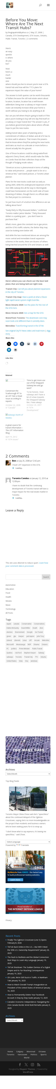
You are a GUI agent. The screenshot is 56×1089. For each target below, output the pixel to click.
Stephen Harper (30, 653)
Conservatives (39, 624)
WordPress (28, 1072)
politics (14, 648)
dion (41, 628)
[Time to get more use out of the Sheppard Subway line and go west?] (37, 395)
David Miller (25, 628)
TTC (36, 657)
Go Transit (39, 632)
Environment (19, 632)
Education (10, 589)
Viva (26, 661)
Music (8, 605)
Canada (9, 35)
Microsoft (10, 644)
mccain (37, 640)
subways (10, 657)
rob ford (18, 653)
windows (34, 661)
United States (11, 661)
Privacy (9, 920)
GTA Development (21, 35)
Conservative (26, 624)
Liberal (9, 640)
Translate (25, 845)
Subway (41, 653)
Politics (34, 1054)
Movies (9, 601)
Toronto (21, 38)
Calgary (19, 1051)
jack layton (30, 636)
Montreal (31, 1051)
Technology (10, 609)
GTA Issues (34, 35)
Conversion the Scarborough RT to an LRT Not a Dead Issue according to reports (14, 396)
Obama (36, 644)
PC (8, 648)
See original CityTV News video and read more (25, 330)
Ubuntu (43, 657)
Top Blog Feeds (12, 781)
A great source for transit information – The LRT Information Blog (14, 429)
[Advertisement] (28, 701)
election (10, 632)
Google (29, 632)
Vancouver (22, 1054)
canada (16, 624)
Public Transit (11, 38)
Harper (21, 636)
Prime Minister (24, 648)
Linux (25, 640)
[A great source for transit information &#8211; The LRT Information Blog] (15, 418)
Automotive (10, 585)
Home (10, 1051)
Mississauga (20, 644)
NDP (29, 644)
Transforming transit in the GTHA (30, 326)
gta (15, 636)
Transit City (28, 657)
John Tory (40, 636)
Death (35, 628)
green (9, 636)
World (26, 1057)
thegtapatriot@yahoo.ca (18, 32)
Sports (43, 1054)
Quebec (10, 653)
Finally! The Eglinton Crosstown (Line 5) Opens (26, 940)
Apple (9, 624)
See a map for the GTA (33, 313)
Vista (21, 661)
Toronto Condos (20, 478)
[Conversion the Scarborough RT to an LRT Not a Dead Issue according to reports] (15, 384)
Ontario (43, 35)
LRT (30, 640)
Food (8, 593)
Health (8, 597)
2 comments (32, 38)
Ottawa (42, 1051)
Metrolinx (45, 640)
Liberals (17, 640)
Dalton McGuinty (13, 628)
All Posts (9, 613)
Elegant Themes (27, 1069)
